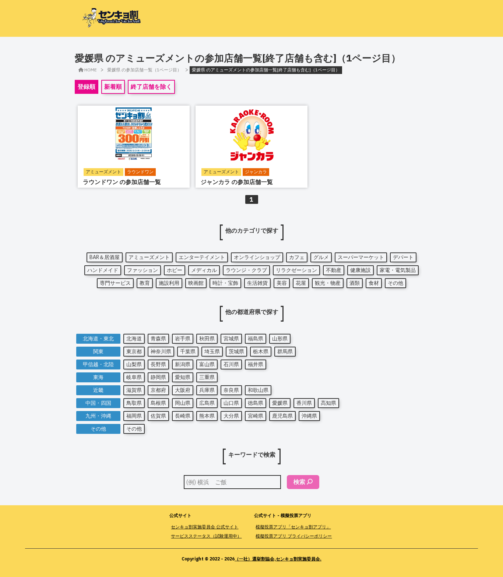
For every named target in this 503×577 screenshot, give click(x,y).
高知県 (328, 403)
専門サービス (115, 283)
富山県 (207, 364)
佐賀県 (158, 416)
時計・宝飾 (225, 283)
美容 (282, 283)
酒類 (354, 283)
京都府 (158, 390)
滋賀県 (134, 390)
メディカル (204, 270)
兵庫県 (207, 390)
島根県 (158, 403)
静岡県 (158, 377)
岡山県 (182, 403)
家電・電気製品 (398, 270)
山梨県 (134, 364)
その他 (395, 283)
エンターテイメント (202, 257)
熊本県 (207, 416)
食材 (374, 283)
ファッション (142, 270)
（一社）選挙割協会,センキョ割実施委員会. (278, 559)
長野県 (158, 364)
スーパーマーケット (361, 257)
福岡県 (134, 416)
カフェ (297, 257)
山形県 (280, 338)
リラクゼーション (296, 270)
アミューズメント (149, 257)
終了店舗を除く (151, 86)
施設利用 (169, 283)
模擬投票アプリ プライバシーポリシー (294, 536)
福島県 (255, 338)
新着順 (113, 86)
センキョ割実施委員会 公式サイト (204, 527)
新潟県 (182, 364)
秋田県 (207, 338)
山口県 (231, 403)
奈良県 (231, 390)
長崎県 (182, 416)
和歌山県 (258, 390)
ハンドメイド (102, 270)
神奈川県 (161, 351)
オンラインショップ (257, 257)
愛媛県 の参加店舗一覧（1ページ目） (144, 69)
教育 (145, 283)
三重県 (207, 377)
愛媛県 (280, 403)
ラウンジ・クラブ (246, 270)
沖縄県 (309, 416)
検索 (299, 481)
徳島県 (255, 403)
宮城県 (231, 338)
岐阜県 (134, 377)
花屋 (301, 283)
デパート (403, 257)
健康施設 (360, 270)
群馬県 (285, 351)
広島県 (207, 403)
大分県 (231, 416)
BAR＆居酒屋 (104, 257)
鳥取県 (134, 403)
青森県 (158, 338)
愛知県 (182, 377)
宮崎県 (255, 416)
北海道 (134, 338)
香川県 (304, 403)
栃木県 (260, 351)
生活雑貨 (257, 283)
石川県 (231, 364)
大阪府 (182, 390)
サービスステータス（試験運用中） (206, 536)
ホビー (174, 270)
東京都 (134, 351)
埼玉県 (212, 351)
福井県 (255, 364)
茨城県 (236, 351)
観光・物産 (328, 283)
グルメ (321, 257)
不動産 (333, 270)
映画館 (196, 283)
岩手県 (182, 338)
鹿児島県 (282, 416)
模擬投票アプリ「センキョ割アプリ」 (293, 527)
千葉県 (188, 351)
